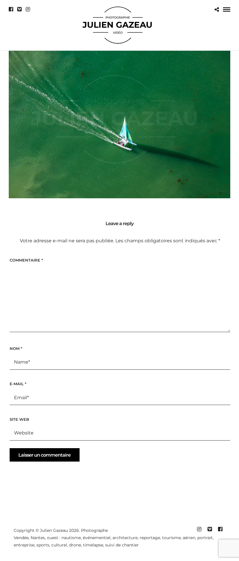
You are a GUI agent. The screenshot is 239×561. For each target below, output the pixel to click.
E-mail (18, 383)
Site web (19, 419)
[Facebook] (11, 9)
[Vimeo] (19, 9)
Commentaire (26, 260)
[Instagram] (28, 9)
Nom (16, 348)
